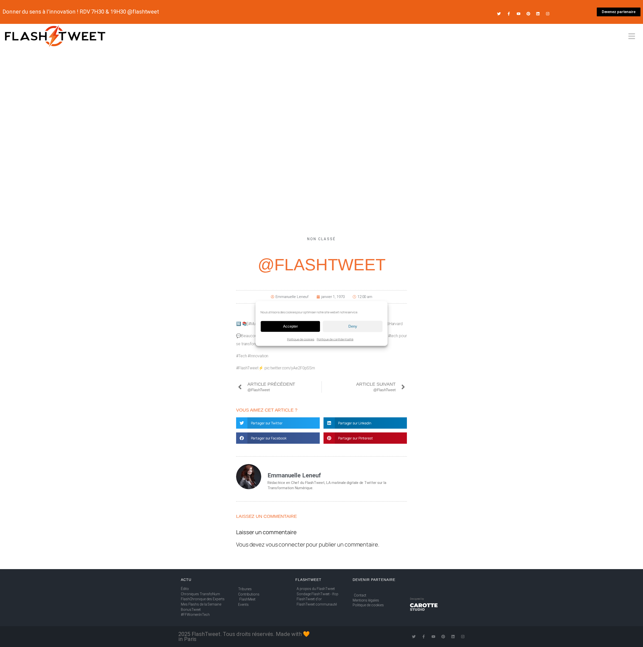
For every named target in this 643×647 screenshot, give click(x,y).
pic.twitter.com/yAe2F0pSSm (289, 368)
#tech (393, 335)
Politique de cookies (300, 339)
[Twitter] (499, 14)
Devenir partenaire (374, 580)
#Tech (241, 356)
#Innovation (258, 356)
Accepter (290, 326)
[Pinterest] (528, 14)
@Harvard (394, 323)
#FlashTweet (247, 368)
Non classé (321, 239)
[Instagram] (548, 14)
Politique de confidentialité (335, 339)
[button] (278, 423)
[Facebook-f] (509, 14)
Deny (352, 326)
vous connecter (285, 544)
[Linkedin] (538, 14)
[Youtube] (518, 14)
